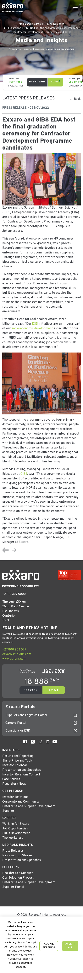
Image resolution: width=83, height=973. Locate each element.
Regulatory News (14, 784)
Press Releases (13, 851)
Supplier (8, 811)
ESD (35, 324)
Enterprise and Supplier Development (29, 806)
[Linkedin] (47, 741)
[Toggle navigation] (75, 7)
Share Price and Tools (17, 761)
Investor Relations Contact (21, 775)
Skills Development (16, 833)
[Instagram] (40, 741)
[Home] (12, 7)
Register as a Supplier (17, 873)
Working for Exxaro (15, 824)
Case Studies (11, 779)
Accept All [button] (70, 945)
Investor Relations (15, 797)
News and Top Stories (17, 855)
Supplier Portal (13, 887)
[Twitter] (32, 741)
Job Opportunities (15, 829)
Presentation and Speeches (21, 770)
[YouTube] (55, 741)
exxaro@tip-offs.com (16, 654)
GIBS (23, 474)
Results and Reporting (17, 756)
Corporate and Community (20, 802)
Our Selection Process (18, 878)
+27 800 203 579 (14, 650)
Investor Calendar (14, 765)
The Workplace (12, 838)
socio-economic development (32, 328)
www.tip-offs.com (14, 659)
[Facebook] (25, 741)
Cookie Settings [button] (49, 945)
